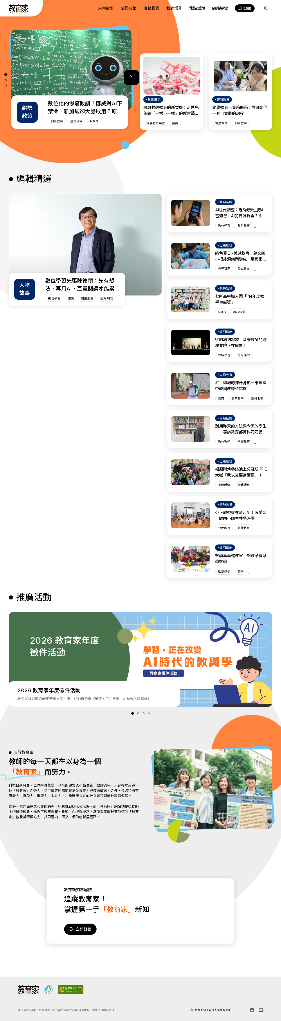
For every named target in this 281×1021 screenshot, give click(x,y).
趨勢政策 (129, 8)
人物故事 (106, 8)
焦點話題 (197, 8)
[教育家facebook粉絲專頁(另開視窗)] (252, 1010)
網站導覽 (220, 8)
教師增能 (174, 8)
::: (7, 9)
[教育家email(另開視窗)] (261, 1010)
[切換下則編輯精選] (131, 77)
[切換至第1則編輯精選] (5, 74)
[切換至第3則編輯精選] (6, 85)
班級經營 (151, 8)
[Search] (266, 8)
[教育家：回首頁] (19, 11)
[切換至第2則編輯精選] (6, 80)
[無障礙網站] (70, 993)
